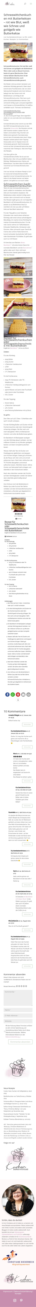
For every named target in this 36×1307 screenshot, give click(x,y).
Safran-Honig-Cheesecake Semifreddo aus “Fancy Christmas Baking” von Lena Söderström (17, 1109)
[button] (7, 694)
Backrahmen (27, 248)
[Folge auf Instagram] (15, 1300)
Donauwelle (14, 128)
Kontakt (18, 1294)
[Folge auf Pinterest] (21, 1300)
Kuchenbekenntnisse (14, 37)
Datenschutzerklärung (23, 1291)
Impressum (7, 1291)
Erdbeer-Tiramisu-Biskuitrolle (13, 1119)
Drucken (19, 518)
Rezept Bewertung (9, 986)
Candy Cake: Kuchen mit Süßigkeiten (15, 1091)
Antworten (27, 724)
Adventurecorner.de (25, 1236)
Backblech (14, 348)
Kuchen (6, 39)
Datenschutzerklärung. (13, 1037)
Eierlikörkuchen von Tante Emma (14, 1096)
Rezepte (13, 39)
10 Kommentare (22, 39)
